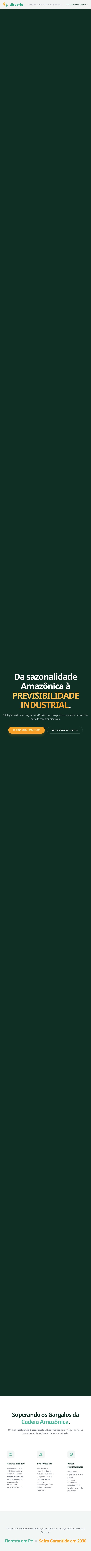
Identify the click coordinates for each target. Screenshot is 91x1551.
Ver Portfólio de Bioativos (65, 730)
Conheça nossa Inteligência (26, 730)
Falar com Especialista (77, 4)
